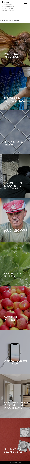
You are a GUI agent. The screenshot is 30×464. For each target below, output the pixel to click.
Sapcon (5, 2)
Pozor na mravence (11, 55)
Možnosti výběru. (11, 318)
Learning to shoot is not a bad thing (15, 186)
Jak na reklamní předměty (16, 231)
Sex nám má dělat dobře (13, 450)
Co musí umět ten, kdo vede (14, 99)
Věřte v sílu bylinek (13, 275)
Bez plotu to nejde (14, 143)
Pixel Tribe (18, 462)
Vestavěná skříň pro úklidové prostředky (16, 405)
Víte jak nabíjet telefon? (16, 362)
